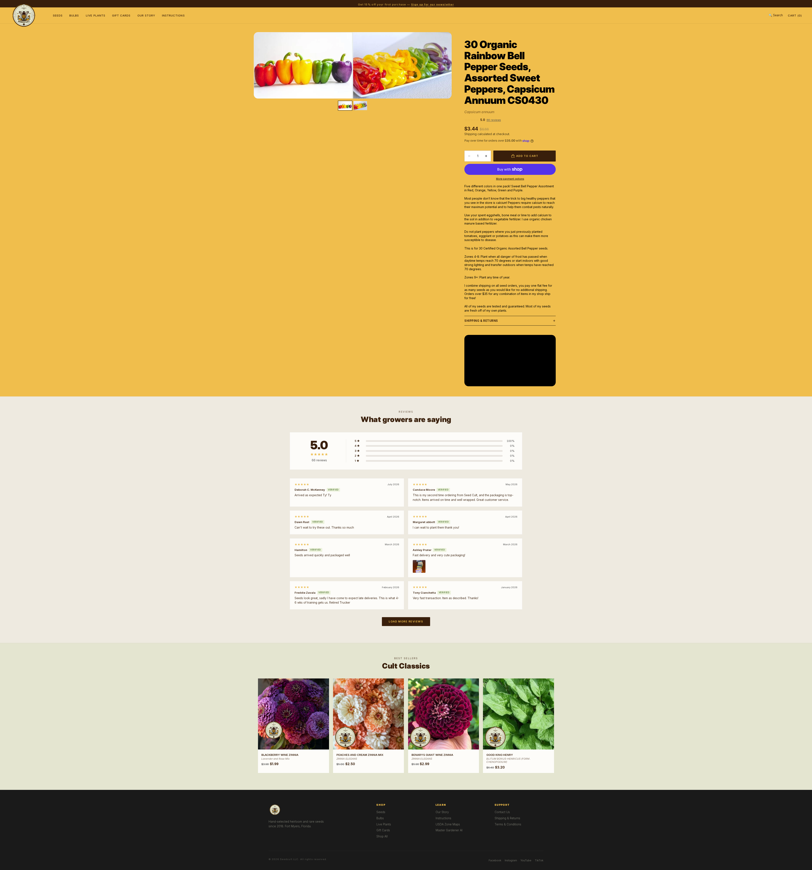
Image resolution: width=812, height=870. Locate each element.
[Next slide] (447, 65)
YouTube (525, 860)
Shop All (382, 836)
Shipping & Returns (481, 320)
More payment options (510, 178)
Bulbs (74, 15)
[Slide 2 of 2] (360, 105)
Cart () (795, 15)
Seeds (58, 15)
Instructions (173, 15)
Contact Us (502, 812)
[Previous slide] (258, 65)
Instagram (511, 860)
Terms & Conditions (508, 824)
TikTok (539, 860)
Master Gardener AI (449, 830)
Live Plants (96, 15)
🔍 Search (776, 15)
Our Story (146, 15)
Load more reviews (406, 621)
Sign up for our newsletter (432, 3)
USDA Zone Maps (448, 824)
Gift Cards (121, 15)
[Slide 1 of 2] (345, 105)
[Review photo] (419, 566)
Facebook (495, 860)
